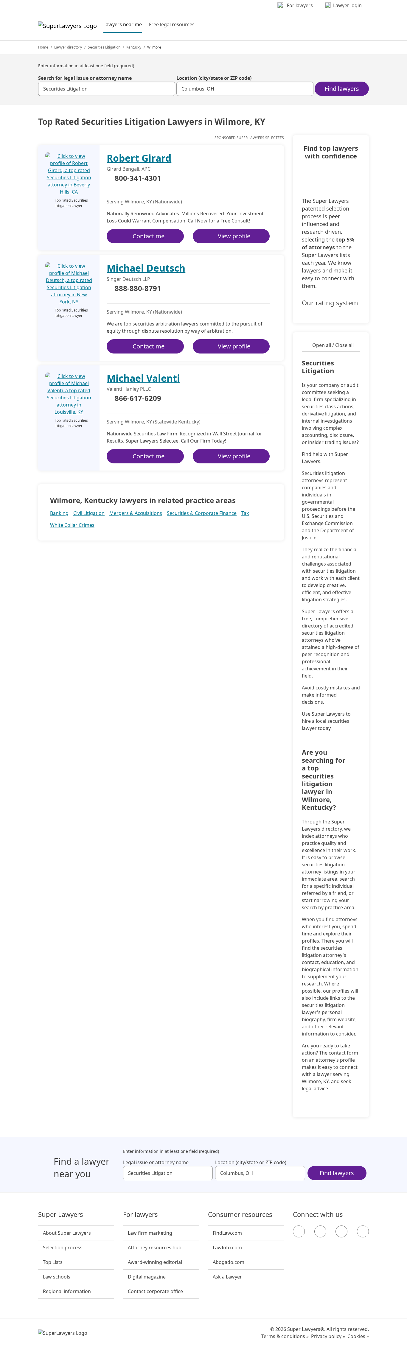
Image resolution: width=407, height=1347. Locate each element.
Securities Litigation (104, 47)
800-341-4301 (138, 178)
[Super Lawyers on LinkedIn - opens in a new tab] (363, 1231)
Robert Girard (139, 158)
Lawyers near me (122, 24)
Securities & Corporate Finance (202, 513)
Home (43, 47)
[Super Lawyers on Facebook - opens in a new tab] (299, 1231)
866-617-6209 (138, 398)
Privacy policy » (328, 1336)
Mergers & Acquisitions (135, 513)
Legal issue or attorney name (156, 1162)
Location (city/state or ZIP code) (213, 78)
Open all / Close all (333, 345)
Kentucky (133, 47)
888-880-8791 (138, 288)
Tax (245, 513)
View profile (234, 236)
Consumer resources (240, 1214)
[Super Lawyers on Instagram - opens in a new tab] (320, 1231)
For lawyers (140, 1214)
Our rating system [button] (330, 303)
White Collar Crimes (72, 525)
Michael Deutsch (146, 267)
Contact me (148, 236)
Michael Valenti (143, 378)
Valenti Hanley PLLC (129, 389)
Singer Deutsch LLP (128, 279)
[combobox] (106, 89)
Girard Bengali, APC (128, 169)
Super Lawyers (60, 1214)
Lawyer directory (68, 47)
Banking (59, 513)
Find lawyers (342, 89)
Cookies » (358, 1336)
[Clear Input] (168, 88)
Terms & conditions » (285, 1336)
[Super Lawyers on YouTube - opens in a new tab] (341, 1231)
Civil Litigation (89, 513)
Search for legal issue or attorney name (85, 78)
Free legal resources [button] (172, 24)
